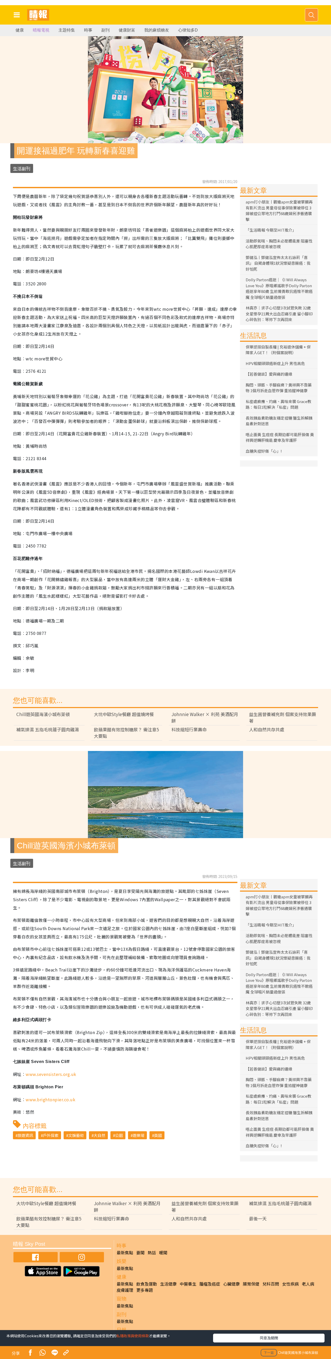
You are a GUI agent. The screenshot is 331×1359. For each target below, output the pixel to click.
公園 (119, 1135)
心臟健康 (231, 1284)
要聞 (140, 1252)
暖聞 (163, 1252)
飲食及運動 (146, 1284)
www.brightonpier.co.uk (50, 1099)
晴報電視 (41, 30)
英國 (158, 1135)
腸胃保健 (251, 1284)
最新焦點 (125, 1252)
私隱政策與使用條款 (132, 1335)
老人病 (308, 1284)
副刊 (105, 30)
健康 (20, 30)
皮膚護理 (125, 1290)
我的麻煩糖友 (156, 30)
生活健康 (168, 1284)
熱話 (152, 1252)
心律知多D (188, 30)
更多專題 (144, 1290)
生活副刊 (22, 168)
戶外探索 (50, 1135)
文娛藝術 (76, 1135)
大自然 (99, 1135)
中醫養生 (188, 1284)
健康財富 (127, 30)
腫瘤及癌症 (209, 1284)
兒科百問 (270, 1284)
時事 (88, 30)
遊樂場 (138, 1135)
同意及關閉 (269, 1337)
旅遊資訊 (25, 1135)
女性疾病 (290, 1284)
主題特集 (66, 30)
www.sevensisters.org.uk (51, 1074)
